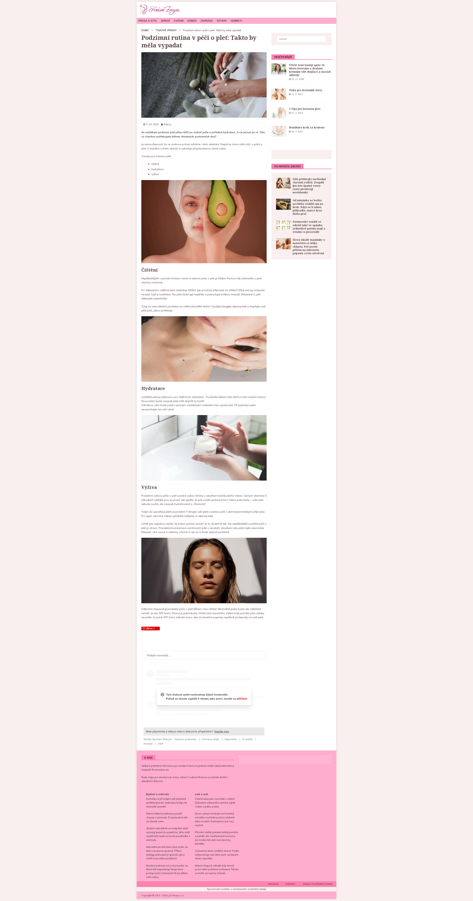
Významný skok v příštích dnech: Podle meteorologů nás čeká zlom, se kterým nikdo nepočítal (217, 854)
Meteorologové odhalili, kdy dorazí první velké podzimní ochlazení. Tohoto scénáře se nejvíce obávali (217, 869)
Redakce (273, 884)
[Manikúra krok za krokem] (278, 131)
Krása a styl (148, 20)
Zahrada (206, 20)
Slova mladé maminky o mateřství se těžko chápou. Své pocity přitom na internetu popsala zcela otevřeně (309, 246)
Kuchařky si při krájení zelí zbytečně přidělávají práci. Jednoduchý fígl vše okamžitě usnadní (166, 802)
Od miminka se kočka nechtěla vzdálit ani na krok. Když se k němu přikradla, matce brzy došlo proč (308, 207)
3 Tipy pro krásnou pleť (304, 109)
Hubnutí (236, 20)
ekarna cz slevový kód (199, 516)
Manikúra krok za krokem (306, 127)
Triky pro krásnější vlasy (305, 90)
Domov (192, 20)
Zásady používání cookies (318, 884)
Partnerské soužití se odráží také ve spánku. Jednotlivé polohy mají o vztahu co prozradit (309, 227)
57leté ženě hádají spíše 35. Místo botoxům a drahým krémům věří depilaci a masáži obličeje (310, 70)
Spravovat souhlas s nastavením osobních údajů (236, 889)
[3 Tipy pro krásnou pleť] (278, 112)
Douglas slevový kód (234, 306)
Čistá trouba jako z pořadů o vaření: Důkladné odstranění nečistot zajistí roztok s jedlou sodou (215, 802)
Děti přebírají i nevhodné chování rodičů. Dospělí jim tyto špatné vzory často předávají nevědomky (309, 185)
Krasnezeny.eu (160, 769)
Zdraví (165, 20)
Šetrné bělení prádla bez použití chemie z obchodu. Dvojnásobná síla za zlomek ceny (167, 817)
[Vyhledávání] (301, 39)
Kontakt (290, 884)
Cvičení (178, 20)
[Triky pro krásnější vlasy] (278, 94)
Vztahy (222, 20)
